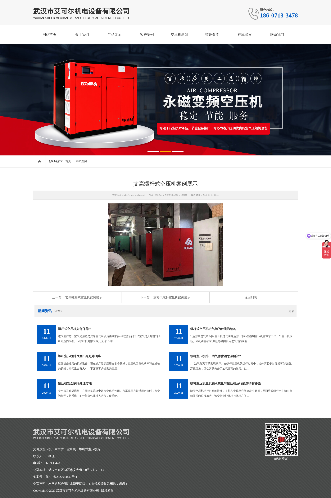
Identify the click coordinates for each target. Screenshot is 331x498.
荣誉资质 (212, 34)
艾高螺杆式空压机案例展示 (83, 297)
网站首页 (49, 34)
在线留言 (245, 34)
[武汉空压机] (82, 13)
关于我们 (82, 34)
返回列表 (251, 297)
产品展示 (114, 34)
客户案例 (147, 34)
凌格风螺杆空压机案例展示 (171, 297)
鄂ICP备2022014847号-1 (61, 476)
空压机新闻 (179, 34)
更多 (291, 311)
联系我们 (277, 34)
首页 (68, 161)
